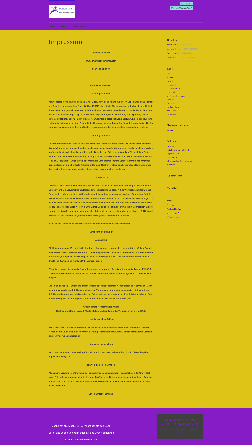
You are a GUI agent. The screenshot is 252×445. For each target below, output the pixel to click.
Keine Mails (171, 53)
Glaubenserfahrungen (176, 96)
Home (52, 26)
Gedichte (170, 99)
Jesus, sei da (172, 157)
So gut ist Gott (173, 153)
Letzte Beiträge (173, 114)
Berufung (170, 130)
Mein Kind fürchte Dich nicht (178, 150)
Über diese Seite (173, 88)
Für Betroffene (173, 107)
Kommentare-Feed (174, 213)
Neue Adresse (172, 57)
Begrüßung (173, 92)
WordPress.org (173, 217)
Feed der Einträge (174, 209)
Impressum (79, 26)
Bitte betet (171, 45)
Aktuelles (171, 81)
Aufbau (64, 26)
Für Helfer (171, 103)
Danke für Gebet (173, 49)
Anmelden (171, 205)
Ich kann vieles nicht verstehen (179, 161)
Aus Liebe (171, 164)
